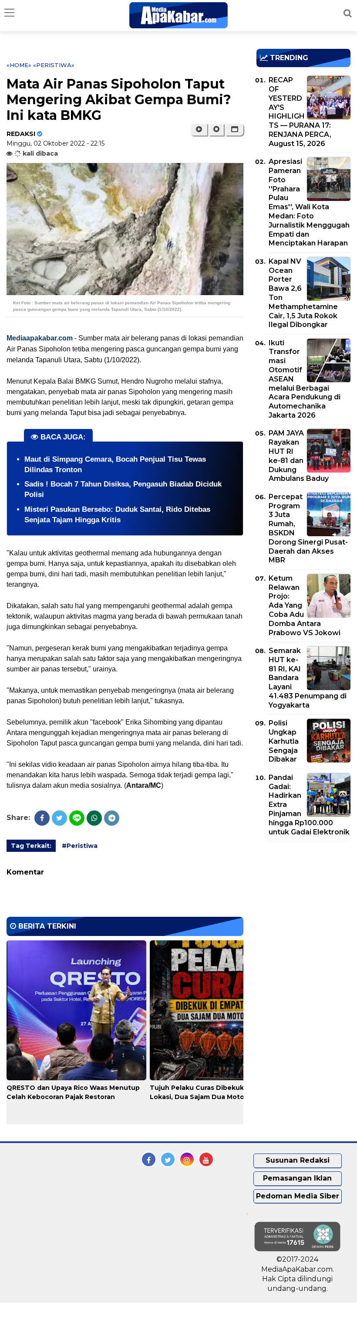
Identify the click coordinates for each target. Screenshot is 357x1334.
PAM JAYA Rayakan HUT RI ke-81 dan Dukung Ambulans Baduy (299, 456)
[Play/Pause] (198, 129)
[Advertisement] (306, 898)
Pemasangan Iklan (297, 1178)
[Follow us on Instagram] (187, 1159)
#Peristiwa (80, 846)
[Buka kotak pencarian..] (347, 13)
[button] (234, 129)
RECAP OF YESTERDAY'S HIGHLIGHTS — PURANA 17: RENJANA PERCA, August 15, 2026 (300, 112)
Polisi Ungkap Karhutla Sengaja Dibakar (284, 741)
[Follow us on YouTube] (206, 1159)
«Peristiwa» (53, 64)
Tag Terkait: (31, 846)
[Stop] (216, 129)
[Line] (76, 818)
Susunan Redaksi (298, 1160)
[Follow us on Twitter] (167, 1159)
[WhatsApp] (94, 818)
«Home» (19, 64)
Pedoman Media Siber (297, 1196)
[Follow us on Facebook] (148, 1159)
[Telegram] (111, 818)
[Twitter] (59, 818)
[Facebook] (42, 818)
